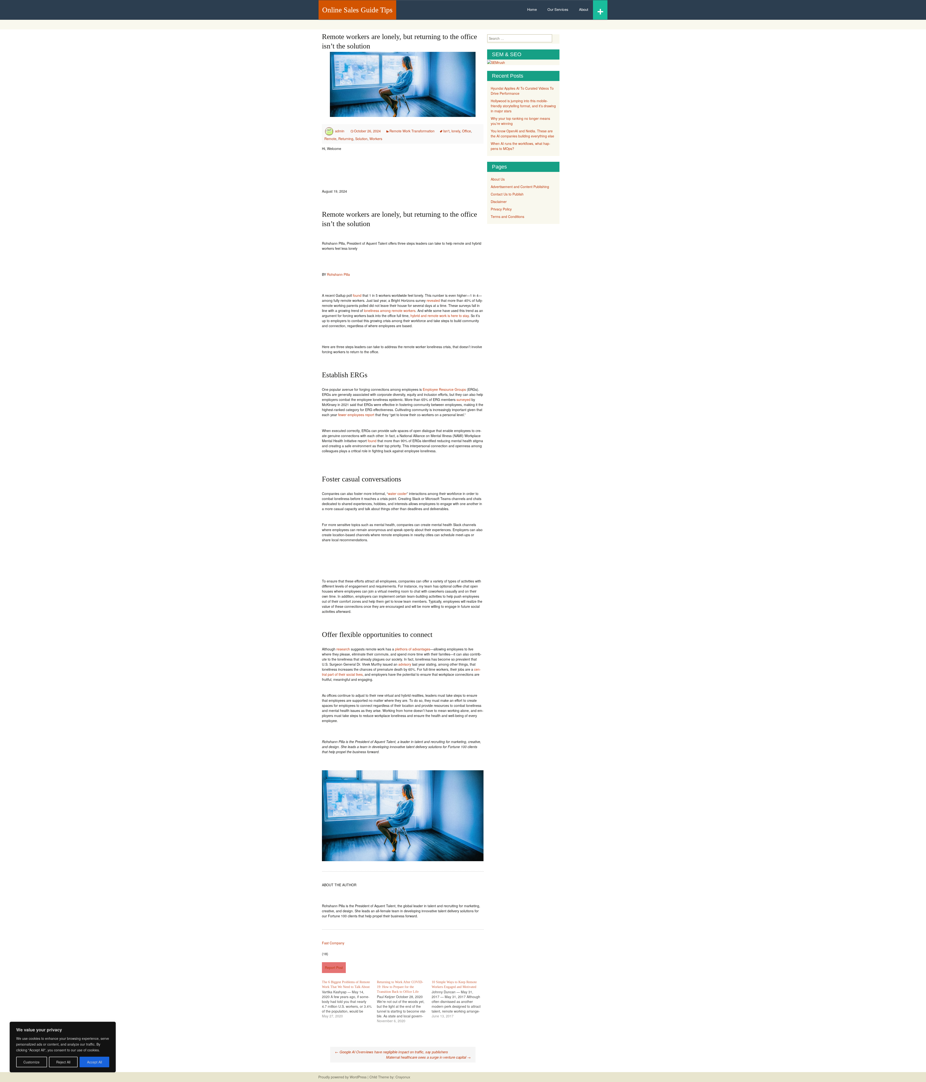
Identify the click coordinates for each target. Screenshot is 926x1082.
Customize (31, 1062)
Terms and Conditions (507, 216)
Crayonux (402, 1077)
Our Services (557, 9)
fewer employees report (356, 414)
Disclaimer (499, 201)
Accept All (94, 1062)
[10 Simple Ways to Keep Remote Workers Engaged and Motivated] (459, 999)
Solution (361, 138)
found (357, 295)
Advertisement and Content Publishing (520, 186)
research (343, 649)
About (583, 9)
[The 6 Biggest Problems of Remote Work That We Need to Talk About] (349, 999)
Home (532, 9)
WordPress (358, 1077)
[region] (63, 1047)
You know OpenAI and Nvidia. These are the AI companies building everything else (522, 133)
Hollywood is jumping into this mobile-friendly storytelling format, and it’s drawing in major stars (523, 105)
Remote (330, 138)
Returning (345, 138)
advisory (404, 664)
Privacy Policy (501, 209)
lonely (455, 130)
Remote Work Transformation (412, 130)
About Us (498, 179)
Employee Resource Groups (444, 389)
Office (466, 130)
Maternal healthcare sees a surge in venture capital (428, 1057)
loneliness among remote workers (389, 310)
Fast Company (333, 942)
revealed (433, 300)
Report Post (334, 967)
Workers (375, 138)
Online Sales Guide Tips (357, 10)
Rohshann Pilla (338, 274)
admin (339, 130)
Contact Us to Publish (507, 194)
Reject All (63, 1062)
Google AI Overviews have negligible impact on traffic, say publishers (391, 1051)
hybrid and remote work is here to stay (439, 315)
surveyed (463, 399)
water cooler (397, 493)
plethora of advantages (412, 649)
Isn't (446, 130)
